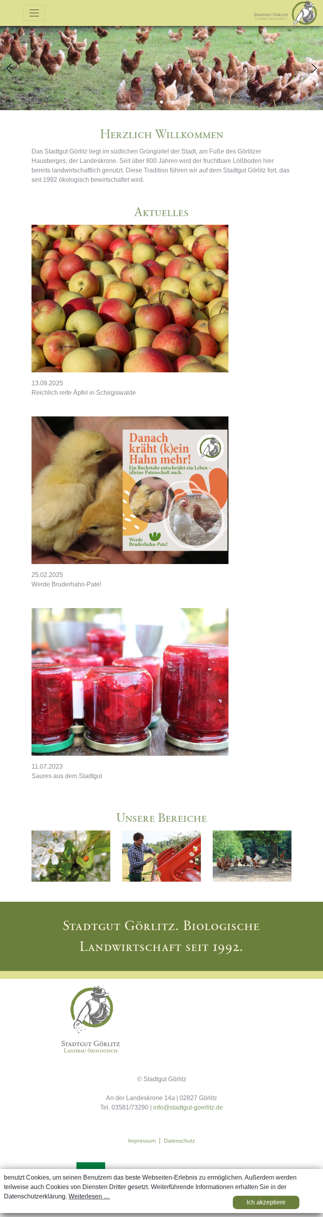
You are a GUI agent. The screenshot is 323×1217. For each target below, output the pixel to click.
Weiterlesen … (89, 1196)
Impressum (142, 1141)
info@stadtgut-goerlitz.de (188, 1107)
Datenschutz (179, 1141)
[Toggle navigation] (34, 13)
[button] (313, 68)
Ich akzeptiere (266, 1202)
